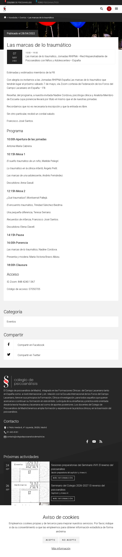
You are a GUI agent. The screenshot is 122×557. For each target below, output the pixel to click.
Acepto (50, 540)
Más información (61, 548)
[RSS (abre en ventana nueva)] (101, 441)
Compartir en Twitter (28, 355)
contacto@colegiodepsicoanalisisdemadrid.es (26, 437)
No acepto (69, 540)
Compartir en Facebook (30, 344)
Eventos (23, 18)
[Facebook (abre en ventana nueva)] (87, 441)
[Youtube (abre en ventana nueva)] (94, 441)
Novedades (13, 18)
